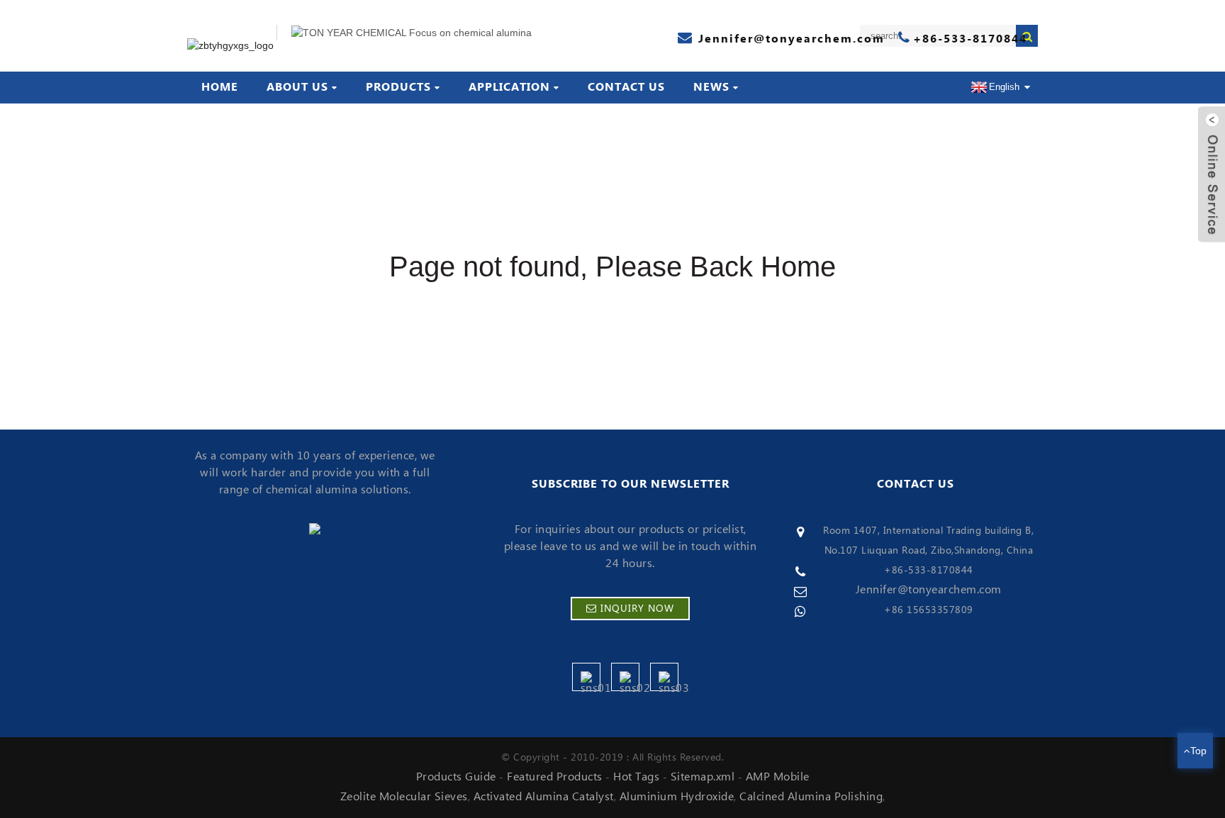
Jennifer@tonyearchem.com (929, 590)
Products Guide (456, 777)
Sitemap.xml (703, 777)
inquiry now (637, 609)
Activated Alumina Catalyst (544, 797)
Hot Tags (636, 777)
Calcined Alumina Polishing (811, 797)
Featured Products (555, 777)
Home (219, 87)
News (711, 87)
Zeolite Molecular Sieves (404, 797)
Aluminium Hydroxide (677, 797)
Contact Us (626, 87)
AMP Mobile (778, 777)
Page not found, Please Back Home (612, 266)
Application (509, 87)
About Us (297, 87)
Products (398, 87)
